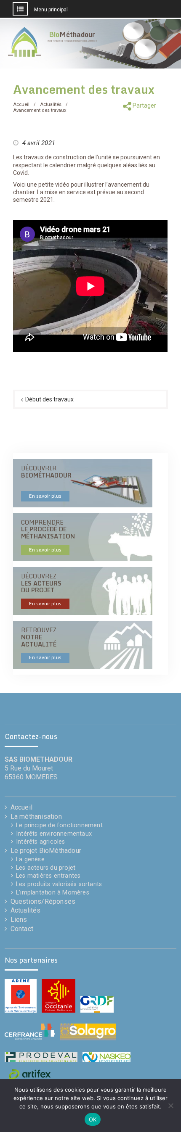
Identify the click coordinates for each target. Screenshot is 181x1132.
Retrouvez (41, 643)
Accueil (21, 807)
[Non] (170, 1105)
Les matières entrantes (48, 875)
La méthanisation (36, 817)
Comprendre (48, 535)
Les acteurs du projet (45, 867)
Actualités (26, 910)
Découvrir (46, 481)
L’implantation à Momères (52, 892)
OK (93, 1119)
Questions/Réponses (43, 901)
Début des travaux (49, 399)
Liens (19, 920)
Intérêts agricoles (40, 841)
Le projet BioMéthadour (46, 851)
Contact (22, 929)
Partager (143, 105)
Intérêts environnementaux (54, 833)
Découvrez (41, 589)
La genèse (30, 859)
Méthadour (72, 34)
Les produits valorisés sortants (59, 884)
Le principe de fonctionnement (59, 825)
